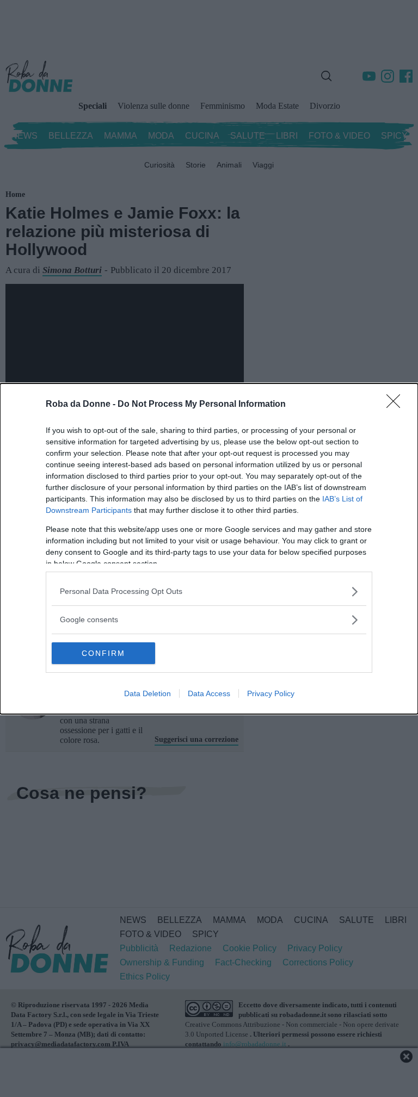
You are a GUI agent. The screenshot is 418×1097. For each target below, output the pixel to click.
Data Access (209, 693)
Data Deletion (147, 693)
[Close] (396, 404)
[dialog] (209, 548)
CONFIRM (103, 653)
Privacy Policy (270, 693)
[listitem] (209, 591)
